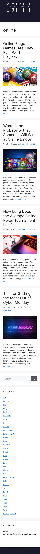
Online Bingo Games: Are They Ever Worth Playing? (18, 50)
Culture (6, 427)
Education (7, 430)
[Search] (34, 379)
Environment (8, 434)
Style (5, 496)
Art (4, 398)
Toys (5, 506)
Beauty (6, 401)
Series (6, 485)
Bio (4, 405)
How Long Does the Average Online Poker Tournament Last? (19, 218)
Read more (21, 199)
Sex (4, 488)
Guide (5, 448)
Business (7, 412)
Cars (5, 419)
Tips (5, 503)
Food (5, 441)
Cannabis (7, 416)
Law (5, 463)
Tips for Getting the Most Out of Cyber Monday (17, 298)
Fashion (6, 437)
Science (6, 481)
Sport (5, 492)
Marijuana (7, 470)
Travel (5, 510)
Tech (5, 499)
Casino (6, 423)
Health (6, 452)
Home (5, 459)
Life (4, 467)
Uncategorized (9, 514)
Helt (5, 456)
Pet (4, 474)
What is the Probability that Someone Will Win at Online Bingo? (18, 132)
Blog (5, 408)
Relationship (8, 477)
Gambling (7, 445)
